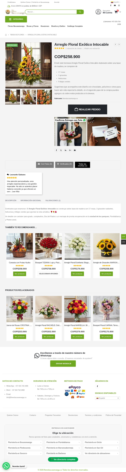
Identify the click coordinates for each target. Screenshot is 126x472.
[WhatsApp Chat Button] (6, 466)
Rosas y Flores (33, 26)
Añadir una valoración (92, 48)
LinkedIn (66, 150)
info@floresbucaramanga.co (16, 397)
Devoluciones (73, 415)
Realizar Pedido (90, 109)
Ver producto (20, 274)
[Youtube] (115, 5)
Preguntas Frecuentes (53, 415)
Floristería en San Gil (101, 448)
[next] (119, 44)
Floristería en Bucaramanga (24, 442)
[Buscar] (80, 12)
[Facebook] (110, 5)
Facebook (56, 150)
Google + (70, 150)
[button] (107, 398)
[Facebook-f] (97, 386)
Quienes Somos (12, 415)
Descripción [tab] (10, 200)
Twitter (61, 150)
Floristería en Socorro (24, 453)
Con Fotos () (46, 164)
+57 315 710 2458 (21, 386)
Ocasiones (45, 26)
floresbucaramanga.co (70, 98)
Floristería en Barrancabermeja (63, 448)
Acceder (57, 2)
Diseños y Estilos (58, 26)
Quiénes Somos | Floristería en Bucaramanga (35, 2)
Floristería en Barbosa (63, 453)
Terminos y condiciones (93, 415)
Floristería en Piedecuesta (24, 448)
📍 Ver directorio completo (63, 459)
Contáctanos (12, 2)
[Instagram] (119, 5)
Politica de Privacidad (113, 415)
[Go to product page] (19, 246)
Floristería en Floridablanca (63, 442)
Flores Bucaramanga (16, 26)
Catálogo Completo (75, 26)
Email (75, 150)
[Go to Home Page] (6, 34)
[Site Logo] (15, 12)
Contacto (33, 415)
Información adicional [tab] (31, 200)
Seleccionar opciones (48, 274)
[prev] (115, 44)
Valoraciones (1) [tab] (52, 200)
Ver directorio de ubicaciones (101, 453)
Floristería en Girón (101, 442)
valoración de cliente (74, 48)
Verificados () (66, 164)
